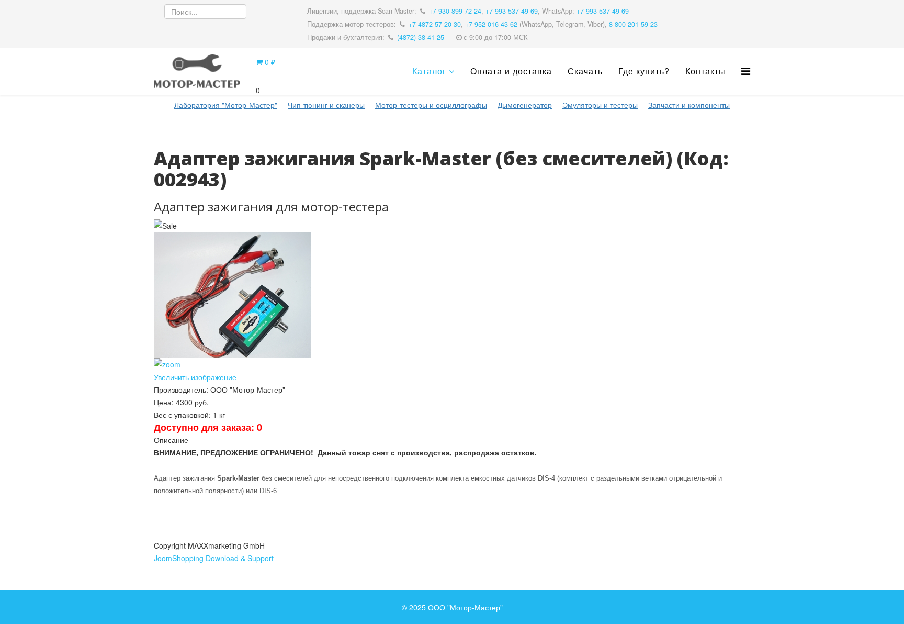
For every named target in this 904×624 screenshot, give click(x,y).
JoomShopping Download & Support (214, 558)
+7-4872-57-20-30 (435, 24)
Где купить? (644, 71)
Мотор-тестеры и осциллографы (431, 104)
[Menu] (745, 70)
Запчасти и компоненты (689, 104)
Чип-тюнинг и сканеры (326, 104)
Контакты (705, 71)
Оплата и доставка (511, 71)
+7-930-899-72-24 (455, 11)
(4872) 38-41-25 (420, 37)
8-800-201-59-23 (633, 24)
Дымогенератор (525, 104)
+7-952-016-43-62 (491, 24)
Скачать (585, 71)
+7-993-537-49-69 (511, 11)
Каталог (429, 71)
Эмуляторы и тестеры (600, 104)
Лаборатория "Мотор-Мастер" (225, 104)
